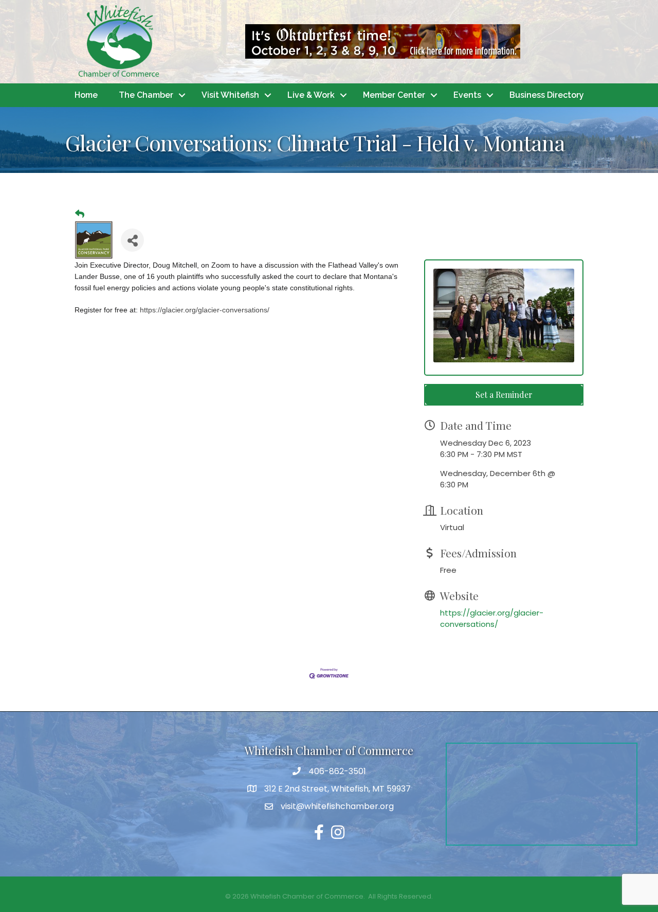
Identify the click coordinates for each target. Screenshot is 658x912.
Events (467, 95)
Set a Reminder (504, 394)
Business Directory (546, 95)
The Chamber (146, 95)
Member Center (394, 95)
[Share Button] (132, 240)
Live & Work (311, 95)
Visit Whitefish (230, 95)
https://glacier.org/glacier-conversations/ (491, 618)
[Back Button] (79, 214)
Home (86, 95)
